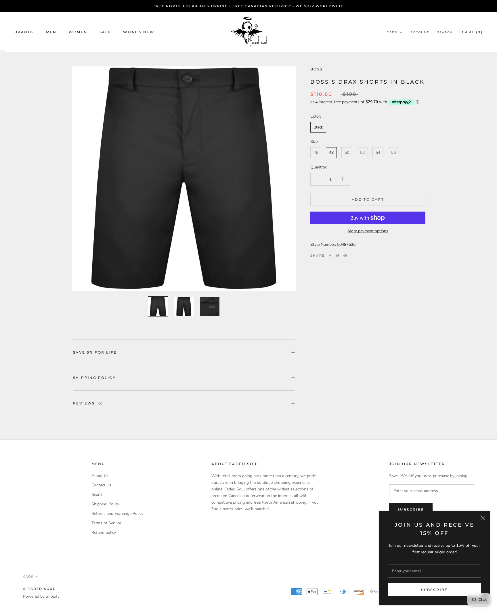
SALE (105, 32)
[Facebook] (330, 255)
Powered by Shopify (41, 596)
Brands (24, 32)
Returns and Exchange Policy (117, 513)
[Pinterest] (345, 255)
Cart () (472, 32)
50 (347, 152)
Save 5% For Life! (95, 352)
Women (78, 32)
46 (316, 152)
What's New (138, 32)
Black (318, 127)
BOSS (316, 69)
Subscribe (434, 590)
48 (331, 152)
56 (393, 152)
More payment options (368, 231)
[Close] (482, 517)
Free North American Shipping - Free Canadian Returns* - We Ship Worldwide (248, 6)
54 (378, 152)
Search (445, 32)
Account (419, 32)
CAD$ (392, 32)
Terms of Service (106, 523)
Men (51, 32)
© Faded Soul (39, 589)
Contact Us (101, 485)
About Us (100, 475)
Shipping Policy (94, 377)
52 (362, 152)
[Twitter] (337, 255)
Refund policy (103, 532)
